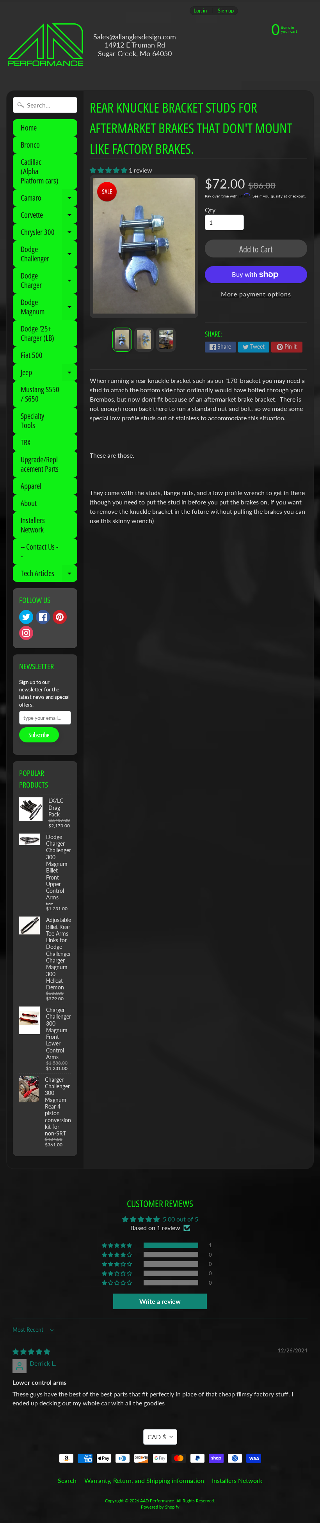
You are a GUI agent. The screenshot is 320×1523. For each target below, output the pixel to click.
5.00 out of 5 (180, 1219)
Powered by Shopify (160, 1506)
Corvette (49, 217)
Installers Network (33, 525)
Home (29, 127)
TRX (25, 442)
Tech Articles (49, 575)
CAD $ (157, 1436)
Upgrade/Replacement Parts (40, 464)
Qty (210, 209)
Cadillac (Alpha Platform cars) (40, 171)
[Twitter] (26, 617)
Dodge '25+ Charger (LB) (37, 333)
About (29, 503)
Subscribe (39, 735)
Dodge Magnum (49, 307)
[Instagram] (26, 633)
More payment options (256, 294)
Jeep (49, 374)
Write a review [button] (160, 1301)
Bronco (30, 144)
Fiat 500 (32, 355)
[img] (31, 1351)
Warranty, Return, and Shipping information (144, 1480)
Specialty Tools (32, 420)
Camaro (49, 199)
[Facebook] (43, 617)
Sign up (226, 10)
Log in (200, 10)
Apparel (31, 486)
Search (67, 1480)
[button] (109, 170)
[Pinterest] (60, 617)
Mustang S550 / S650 (40, 394)
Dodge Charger (49, 280)
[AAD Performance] (45, 45)
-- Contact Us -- (39, 551)
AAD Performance (157, 1500)
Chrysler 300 (49, 234)
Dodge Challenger (49, 254)
